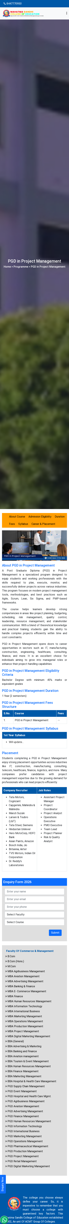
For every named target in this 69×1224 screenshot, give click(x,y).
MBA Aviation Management (23, 976)
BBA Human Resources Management (29, 1066)
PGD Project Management (23, 1156)
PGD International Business (23, 1131)
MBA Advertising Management (25, 981)
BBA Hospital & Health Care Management (31, 1081)
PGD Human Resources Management (29, 1121)
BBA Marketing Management (24, 1076)
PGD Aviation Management (23, 1106)
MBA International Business (23, 1011)
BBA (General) (15, 1041)
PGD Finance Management (23, 1116)
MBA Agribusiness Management (26, 971)
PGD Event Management (22, 1091)
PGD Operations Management (25, 1141)
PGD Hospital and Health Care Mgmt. (29, 1096)
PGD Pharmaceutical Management (27, 1146)
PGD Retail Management (22, 1161)
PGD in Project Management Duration (30, 691)
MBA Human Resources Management (29, 1001)
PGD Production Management (25, 1151)
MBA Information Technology (24, 1006)
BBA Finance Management (23, 1071)
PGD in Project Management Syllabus (30, 728)
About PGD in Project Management (28, 565)
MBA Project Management (23, 1031)
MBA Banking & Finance (21, 986)
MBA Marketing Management (24, 1016)
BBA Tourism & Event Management (28, 1061)
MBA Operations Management (25, 1021)
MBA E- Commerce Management (26, 991)
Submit (55, 932)
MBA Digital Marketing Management (28, 1036)
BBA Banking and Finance (22, 1051)
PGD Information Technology (24, 1126)
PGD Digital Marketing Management (28, 1166)
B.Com (11, 956)
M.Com (11, 966)
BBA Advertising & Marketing (24, 1046)
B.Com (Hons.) (15, 961)
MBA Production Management (25, 1026)
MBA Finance (15, 996)
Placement (10, 753)
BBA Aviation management (23, 1056)
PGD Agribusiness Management (26, 1101)
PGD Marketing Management (24, 1136)
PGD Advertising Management (25, 1111)
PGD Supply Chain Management (26, 1086)
